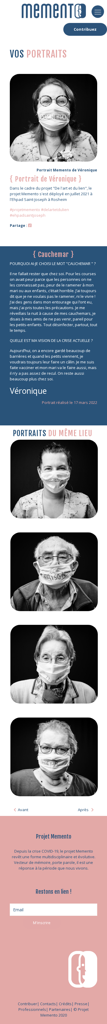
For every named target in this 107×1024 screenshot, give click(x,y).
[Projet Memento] (53, 10)
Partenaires (59, 1009)
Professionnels (32, 1009)
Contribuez (85, 29)
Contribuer (27, 1003)
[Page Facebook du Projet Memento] (30, 225)
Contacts (48, 1003)
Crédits (65, 1003)
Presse (81, 1003)
